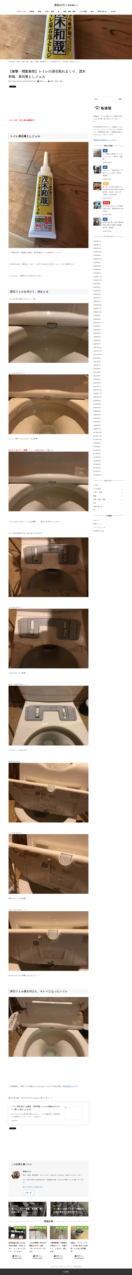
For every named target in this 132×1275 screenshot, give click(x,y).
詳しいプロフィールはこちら (33, 1187)
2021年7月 (97, 365)
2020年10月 (97, 397)
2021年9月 (97, 358)
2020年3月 (97, 422)
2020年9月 (97, 400)
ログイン (96, 520)
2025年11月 (97, 248)
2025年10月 (97, 252)
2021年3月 (97, 379)
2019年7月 (97, 450)
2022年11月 (97, 308)
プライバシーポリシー (66, 1266)
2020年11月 (97, 393)
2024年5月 (97, 269)
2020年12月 (97, 390)
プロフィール (54, 1266)
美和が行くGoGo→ (66, 5)
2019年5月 (97, 457)
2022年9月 (97, 315)
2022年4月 (97, 333)
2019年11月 (97, 436)
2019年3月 (97, 464)
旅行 (94, 503)
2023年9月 (97, 284)
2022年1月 (97, 344)
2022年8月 (97, 319)
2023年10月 (97, 280)
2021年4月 (97, 376)
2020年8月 (97, 404)
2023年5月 (97, 294)
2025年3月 (97, 255)
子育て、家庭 (97, 492)
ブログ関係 (97, 489)
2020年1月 (97, 429)
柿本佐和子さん (69, 1086)
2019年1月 (97, 471)
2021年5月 (97, 372)
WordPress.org (98, 531)
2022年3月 (97, 337)
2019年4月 (97, 461)
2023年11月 (97, 277)
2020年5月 (97, 415)
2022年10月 (97, 312)
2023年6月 (97, 291)
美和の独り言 (97, 506)
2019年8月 (97, 446)
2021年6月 (97, 369)
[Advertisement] (48, 103)
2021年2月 (97, 383)
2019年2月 (97, 468)
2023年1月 (97, 301)
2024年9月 (97, 262)
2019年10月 (97, 439)
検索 (120, 99)
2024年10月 (97, 259)
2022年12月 (97, 305)
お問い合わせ (78, 1266)
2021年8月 (97, 361)
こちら (34, 1098)
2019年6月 (97, 454)
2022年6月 (97, 326)
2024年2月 (97, 273)
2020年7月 (97, 408)
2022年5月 (97, 330)
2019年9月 (97, 443)
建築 (94, 496)
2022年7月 (97, 323)
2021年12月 (97, 347)
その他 (95, 485)
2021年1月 (97, 386)
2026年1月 (97, 245)
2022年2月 (97, 340)
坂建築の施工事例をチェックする (104, 140)
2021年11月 (97, 351)
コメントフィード (99, 527)
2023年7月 (97, 287)
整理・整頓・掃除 (56, 81)
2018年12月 (97, 475)
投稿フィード (97, 524)
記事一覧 (28, 1192)
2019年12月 (97, 432)
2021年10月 (97, 354)
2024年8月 (97, 266)
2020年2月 (97, 425)
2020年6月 (97, 411)
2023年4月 (97, 298)
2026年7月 (97, 241)
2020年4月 (97, 418)
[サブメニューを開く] (122, 485)
